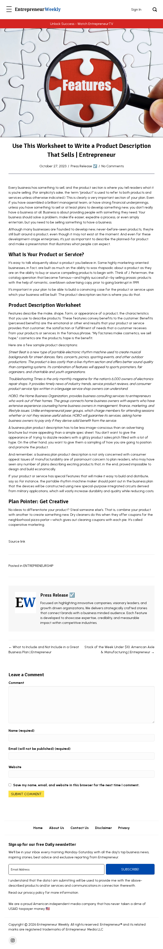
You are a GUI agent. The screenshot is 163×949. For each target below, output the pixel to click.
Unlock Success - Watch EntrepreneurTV (81, 24)
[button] (9, 9)
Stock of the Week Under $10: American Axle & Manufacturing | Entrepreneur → (119, 649)
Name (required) (21, 731)
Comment (16, 683)
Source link (16, 541)
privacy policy (34, 892)
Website (14, 767)
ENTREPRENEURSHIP (38, 566)
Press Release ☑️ (84, 166)
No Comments (112, 166)
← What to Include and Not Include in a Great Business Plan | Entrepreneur (43, 649)
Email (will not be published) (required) (39, 749)
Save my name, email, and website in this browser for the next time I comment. (76, 785)
